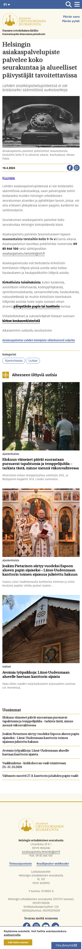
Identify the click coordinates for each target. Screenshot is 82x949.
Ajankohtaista (13, 360)
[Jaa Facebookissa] (70, 168)
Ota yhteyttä (65, 945)
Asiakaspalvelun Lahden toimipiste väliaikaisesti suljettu (38, 340)
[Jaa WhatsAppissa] (77, 168)
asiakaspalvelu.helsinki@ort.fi (23, 253)
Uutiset (32, 360)
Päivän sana (71, 17)
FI (6, 5)
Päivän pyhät (71, 21)
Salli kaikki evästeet (18, 942)
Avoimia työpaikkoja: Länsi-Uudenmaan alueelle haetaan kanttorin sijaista (35, 752)
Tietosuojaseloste (20, 864)
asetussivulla (12, 935)
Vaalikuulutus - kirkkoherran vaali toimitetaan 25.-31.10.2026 (34, 765)
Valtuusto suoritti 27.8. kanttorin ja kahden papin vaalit (40, 776)
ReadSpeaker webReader (53, 864)
